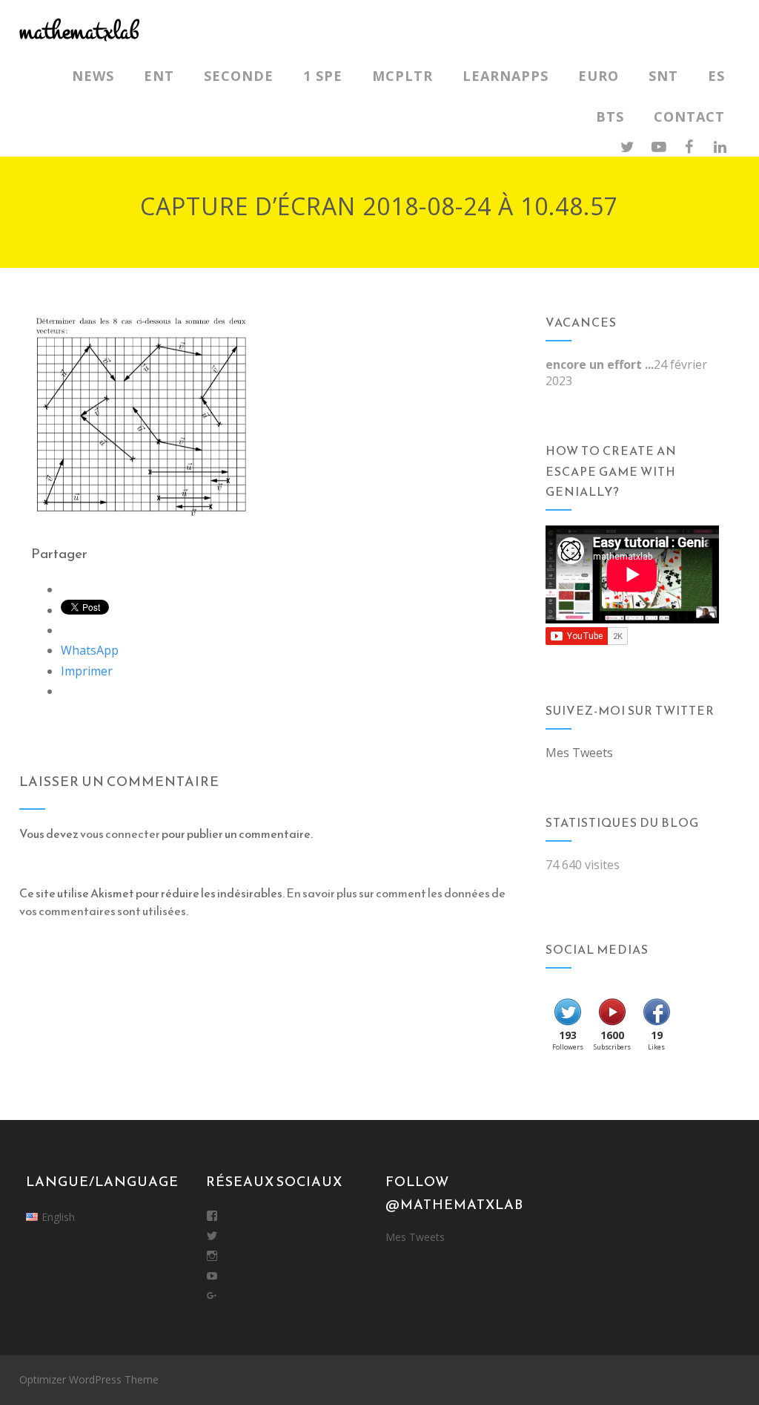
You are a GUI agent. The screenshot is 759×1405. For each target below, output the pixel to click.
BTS (610, 116)
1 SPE (322, 76)
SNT (663, 76)
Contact (689, 116)
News (93, 76)
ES (716, 76)
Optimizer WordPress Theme (89, 1379)
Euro (598, 76)
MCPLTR (402, 76)
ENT (159, 76)
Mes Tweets (579, 752)
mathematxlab (79, 31)
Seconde (239, 76)
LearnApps (505, 76)
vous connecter (120, 833)
